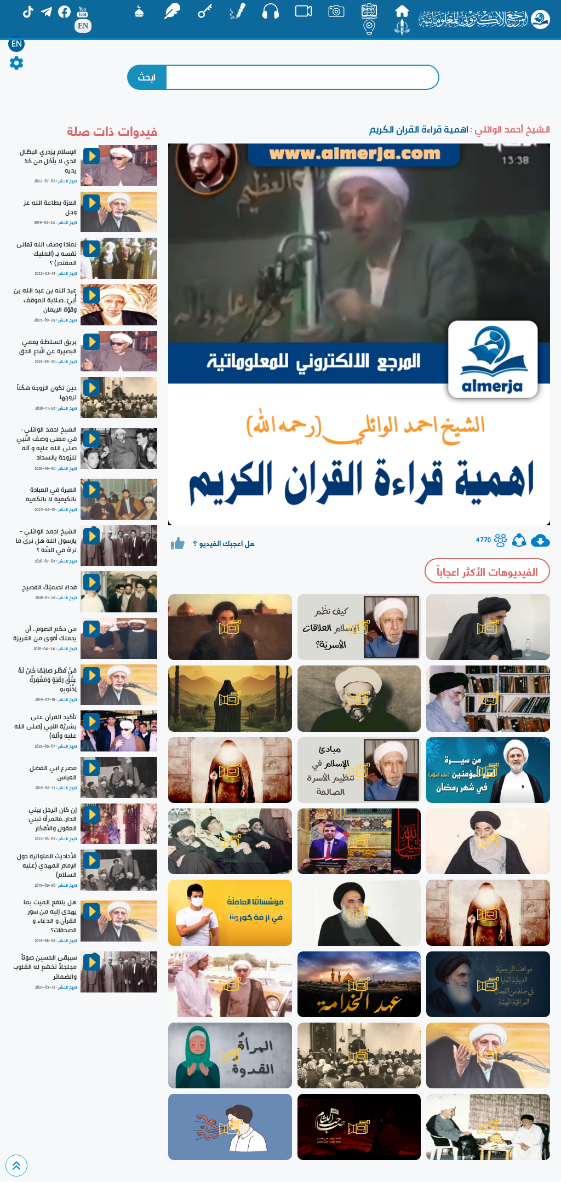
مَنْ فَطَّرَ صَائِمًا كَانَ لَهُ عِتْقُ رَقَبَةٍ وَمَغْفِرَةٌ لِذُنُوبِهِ (47, 679)
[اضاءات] (369, 27)
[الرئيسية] (402, 11)
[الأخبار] (369, 11)
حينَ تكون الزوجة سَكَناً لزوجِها (47, 392)
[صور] (336, 11)
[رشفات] (172, 11)
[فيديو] (303, 11)
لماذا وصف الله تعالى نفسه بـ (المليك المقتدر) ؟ (46, 253)
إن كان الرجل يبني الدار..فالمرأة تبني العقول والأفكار (52, 819)
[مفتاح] (205, 11)
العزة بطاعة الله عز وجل (50, 207)
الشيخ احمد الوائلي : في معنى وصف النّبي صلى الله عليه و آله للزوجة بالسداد (46, 443)
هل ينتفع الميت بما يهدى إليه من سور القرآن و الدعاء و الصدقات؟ (50, 916)
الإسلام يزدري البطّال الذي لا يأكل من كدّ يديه (48, 161)
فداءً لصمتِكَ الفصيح (49, 587)
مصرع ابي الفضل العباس (53, 772)
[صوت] (270, 11)
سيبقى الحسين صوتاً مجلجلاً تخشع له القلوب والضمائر (45, 966)
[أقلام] (238, 11)
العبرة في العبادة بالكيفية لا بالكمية (51, 494)
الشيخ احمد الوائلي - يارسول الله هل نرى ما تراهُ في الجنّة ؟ (46, 540)
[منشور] (402, 27)
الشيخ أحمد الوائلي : (509, 129)
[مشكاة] (139, 11)
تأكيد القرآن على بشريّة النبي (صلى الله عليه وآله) (45, 726)
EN (17, 43)
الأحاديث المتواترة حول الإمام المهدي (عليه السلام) (47, 865)
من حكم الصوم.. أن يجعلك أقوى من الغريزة (45, 633)
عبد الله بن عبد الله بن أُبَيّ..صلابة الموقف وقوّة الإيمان (45, 299)
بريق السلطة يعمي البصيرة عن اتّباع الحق (48, 346)
